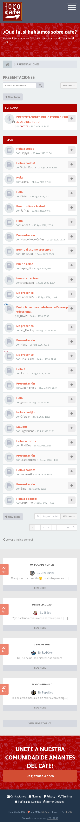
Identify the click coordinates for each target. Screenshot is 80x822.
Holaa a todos (26, 441)
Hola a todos (25, 148)
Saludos (21, 427)
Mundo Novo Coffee (32, 239)
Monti (23, 344)
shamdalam (27, 282)
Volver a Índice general (19, 539)
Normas (36, 796)
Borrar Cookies (55, 802)
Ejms (23, 488)
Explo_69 (25, 268)
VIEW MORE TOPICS (40, 723)
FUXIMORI (26, 254)
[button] (74, 527)
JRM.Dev (25, 445)
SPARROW (26, 503)
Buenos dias (24, 264)
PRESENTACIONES (19, 77)
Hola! (19, 177)
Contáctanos (18, 796)
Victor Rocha (28, 167)
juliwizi (24, 316)
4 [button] (48, 527)
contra (24, 126)
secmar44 (26, 474)
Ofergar (25, 416)
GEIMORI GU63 (42, 644)
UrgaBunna (27, 431)
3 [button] (43, 527)
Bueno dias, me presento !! (34, 249)
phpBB (68, 811)
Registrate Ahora (40, 775)
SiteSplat (45, 811)
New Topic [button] (13, 97)
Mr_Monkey (27, 330)
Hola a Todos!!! (26, 499)
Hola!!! (20, 369)
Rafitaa (24, 210)
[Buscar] (40, 85)
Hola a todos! (25, 163)
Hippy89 (25, 153)
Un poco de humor (42, 564)
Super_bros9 (28, 388)
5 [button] (54, 527)
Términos (66, 796)
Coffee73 (25, 225)
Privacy (50, 796)
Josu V (24, 373)
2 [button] (37, 527)
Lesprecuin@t (29, 460)
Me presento (25, 293)
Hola (19, 221)
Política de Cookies (29, 802)
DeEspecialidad (42, 604)
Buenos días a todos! (30, 206)
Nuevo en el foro (27, 278)
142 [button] (67, 527)
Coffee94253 (27, 297)
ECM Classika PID (42, 684)
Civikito (24, 196)
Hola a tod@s (25, 412)
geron (24, 402)
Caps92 (24, 182)
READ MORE (40, 587)
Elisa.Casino (27, 359)
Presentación (25, 235)
